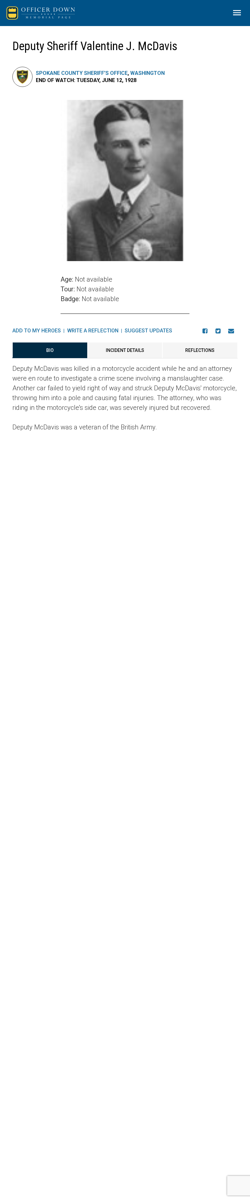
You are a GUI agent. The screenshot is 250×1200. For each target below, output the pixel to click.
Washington (147, 73)
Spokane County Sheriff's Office (82, 73)
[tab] (49, 350)
